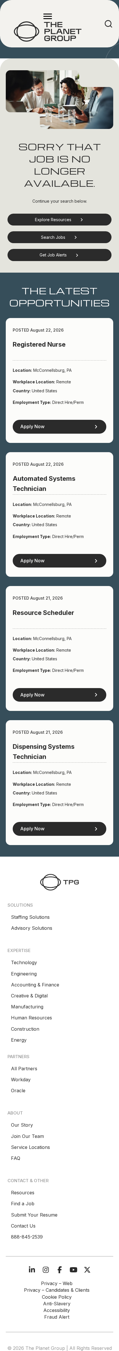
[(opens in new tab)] (59, 881)
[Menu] (47, 16)
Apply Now (32, 426)
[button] (59, 220)
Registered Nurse (39, 344)
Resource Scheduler (43, 612)
